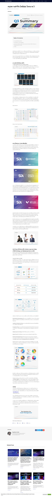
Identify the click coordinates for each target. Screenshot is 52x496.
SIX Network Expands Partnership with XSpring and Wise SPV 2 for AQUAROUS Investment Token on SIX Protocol (25, 460)
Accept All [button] (49, 494)
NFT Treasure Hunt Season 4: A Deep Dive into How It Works (38, 482)
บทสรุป (15, 46)
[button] (36, 430)
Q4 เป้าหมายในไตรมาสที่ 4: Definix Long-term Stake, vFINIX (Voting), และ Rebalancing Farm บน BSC (25, 45)
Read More (21, 492)
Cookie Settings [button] (45, 494)
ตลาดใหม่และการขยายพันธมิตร (19, 42)
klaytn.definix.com (16, 393)
